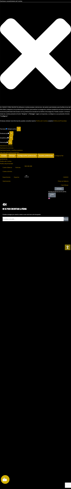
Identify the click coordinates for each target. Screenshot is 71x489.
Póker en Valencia (63, 181)
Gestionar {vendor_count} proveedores (11, 150)
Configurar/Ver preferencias (27, 155)
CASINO (65, 177)
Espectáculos (6, 177)
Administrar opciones (6, 145)
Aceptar (3, 155)
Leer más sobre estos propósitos (9, 152)
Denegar (12, 155)
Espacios (16, 177)
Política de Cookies (42, 121)
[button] (35, 54)
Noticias (18, 167)
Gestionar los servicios (6, 148)
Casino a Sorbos (7, 171)
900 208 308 (28, 166)
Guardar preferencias (46, 155)
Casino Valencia (7, 167)
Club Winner (64, 185)
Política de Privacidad (59, 121)
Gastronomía (6, 181)
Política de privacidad (6, 163)
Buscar (66, 219)
